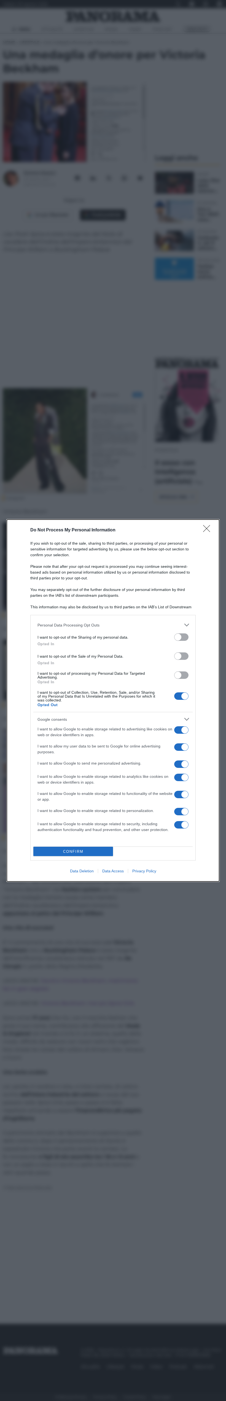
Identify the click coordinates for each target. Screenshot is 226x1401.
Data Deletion (82, 871)
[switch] (181, 637)
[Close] (208, 530)
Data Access (113, 871)
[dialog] (113, 700)
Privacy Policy (144, 871)
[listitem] (113, 625)
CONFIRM (73, 851)
